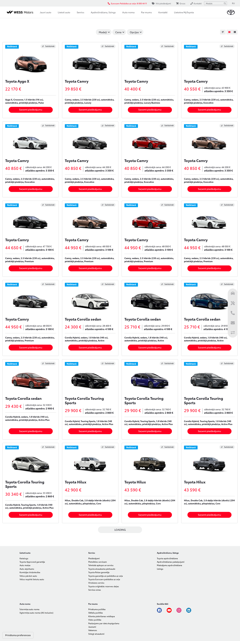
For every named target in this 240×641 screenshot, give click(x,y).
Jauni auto (45, 12)
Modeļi (103, 32)
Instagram (178, 610)
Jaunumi (92, 626)
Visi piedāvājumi (163, 3)
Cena (118, 32)
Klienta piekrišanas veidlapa (101, 616)
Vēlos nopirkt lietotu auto (32, 579)
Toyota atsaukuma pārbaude (101, 568)
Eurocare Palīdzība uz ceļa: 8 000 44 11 (129, 3)
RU (233, 3)
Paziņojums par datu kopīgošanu (103, 623)
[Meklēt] (225, 3)
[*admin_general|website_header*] (231, 12)
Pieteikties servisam (97, 561)
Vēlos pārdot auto (28, 575)
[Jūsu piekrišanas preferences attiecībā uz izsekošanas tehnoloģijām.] (18, 635)
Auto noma (128, 12)
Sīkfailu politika (95, 612)
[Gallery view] (229, 32)
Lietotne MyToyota (184, 12)
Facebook (159, 610)
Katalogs (24, 558)
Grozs (182, 3)
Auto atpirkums (27, 568)
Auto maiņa (25, 565)
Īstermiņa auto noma (29, 609)
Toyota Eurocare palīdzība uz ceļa (104, 579)
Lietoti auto (64, 12)
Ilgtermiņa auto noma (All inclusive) (36, 612)
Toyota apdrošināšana (167, 558)
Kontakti (163, 12)
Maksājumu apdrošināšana (169, 565)
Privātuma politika (96, 609)
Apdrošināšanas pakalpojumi (170, 561)
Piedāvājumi (94, 558)
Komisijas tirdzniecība (30, 572)
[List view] (235, 32)
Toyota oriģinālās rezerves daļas (103, 586)
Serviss (80, 12)
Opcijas (134, 32)
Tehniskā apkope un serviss (100, 565)
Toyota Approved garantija (32, 561)
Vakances (92, 630)
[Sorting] (223, 32)
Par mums (146, 12)
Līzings (160, 568)
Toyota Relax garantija (98, 572)
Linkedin (188, 610)
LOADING (120, 529)
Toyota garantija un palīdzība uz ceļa (105, 575)
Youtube (169, 610)
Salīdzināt (50, 46)
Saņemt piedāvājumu (30, 109)
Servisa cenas (94, 589)
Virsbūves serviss (96, 582)
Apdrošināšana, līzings (103, 12)
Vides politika (94, 619)
